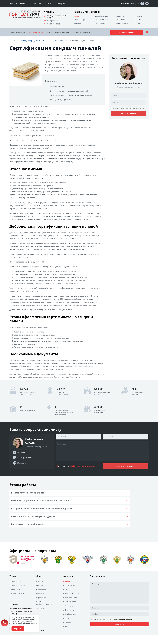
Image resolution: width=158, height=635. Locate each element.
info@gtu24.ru (52, 21)
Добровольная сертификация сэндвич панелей (69, 91)
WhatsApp (21, 463)
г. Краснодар (121, 16)
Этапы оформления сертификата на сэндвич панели (71, 95)
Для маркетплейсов (82, 32)
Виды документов (18, 32)
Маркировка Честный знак (58, 32)
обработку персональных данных (133, 108)
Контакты (49, 3)
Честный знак (14, 589)
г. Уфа (137, 23)
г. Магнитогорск (99, 23)
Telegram (21, 452)
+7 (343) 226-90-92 (24, 458)
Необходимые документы (60, 99)
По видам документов (17, 581)
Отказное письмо (57, 87)
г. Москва (77, 16)
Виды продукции (36, 32)
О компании (36, 3)
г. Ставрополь (121, 20)
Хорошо (17, 628)
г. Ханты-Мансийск (100, 20)
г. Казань (77, 23)
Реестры (23, 3)
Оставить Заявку (126, 32)
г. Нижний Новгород (101, 16)
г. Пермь (138, 16)
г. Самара (139, 20)
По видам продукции (17, 585)
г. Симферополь (122, 23)
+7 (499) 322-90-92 (53, 24)
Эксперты (60, 3)
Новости (13, 3)
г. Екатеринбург (80, 20)
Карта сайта (41, 598)
